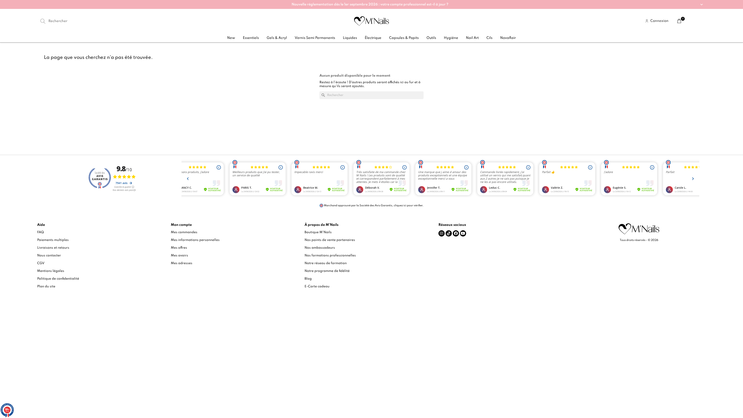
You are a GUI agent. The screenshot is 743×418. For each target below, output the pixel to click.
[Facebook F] (456, 233)
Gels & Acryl (277, 38)
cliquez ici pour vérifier (408, 205)
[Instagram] (441, 233)
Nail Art (472, 38)
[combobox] (148, 21)
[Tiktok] (449, 233)
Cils (489, 38)
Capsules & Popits (404, 38)
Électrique (373, 38)
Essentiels (251, 38)
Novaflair (508, 38)
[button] (371, 4)
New (231, 38)
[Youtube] (463, 233)
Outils (431, 38)
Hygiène (451, 38)
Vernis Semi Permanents (315, 38)
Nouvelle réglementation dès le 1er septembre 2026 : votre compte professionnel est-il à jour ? (370, 4)
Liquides (350, 38)
